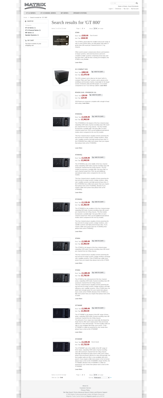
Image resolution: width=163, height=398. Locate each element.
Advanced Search (83, 392)
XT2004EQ (78, 199)
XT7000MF (78, 305)
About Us (85, 386)
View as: (54, 377)
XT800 (77, 32)
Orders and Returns (96, 392)
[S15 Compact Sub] (63, 77)
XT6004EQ (78, 114)
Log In (111, 8)
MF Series (28, 32)
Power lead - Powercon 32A (85, 92)
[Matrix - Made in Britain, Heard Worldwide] (35, 6)
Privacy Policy (85, 390)
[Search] (136, 3)
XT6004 (77, 238)
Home (25, 17)
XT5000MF (78, 339)
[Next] (84, 28)
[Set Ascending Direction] (110, 377)
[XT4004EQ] (63, 162)
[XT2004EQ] (63, 207)
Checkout (118, 8)
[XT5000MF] (63, 346)
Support (104, 392)
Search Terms (73, 392)
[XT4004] (63, 277)
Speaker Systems (31, 35)
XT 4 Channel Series (32, 30)
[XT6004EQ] (63, 121)
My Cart (126, 8)
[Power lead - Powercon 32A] (63, 100)
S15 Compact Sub (81, 69)
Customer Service (85, 388)
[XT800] (63, 40)
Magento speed (91, 396)
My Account (134, 8)
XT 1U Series (29, 28)
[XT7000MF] (63, 313)
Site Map (66, 392)
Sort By (91, 377)
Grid (61, 377)
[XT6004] (63, 246)
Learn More (78, 62)
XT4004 (77, 270)
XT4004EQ (78, 154)
